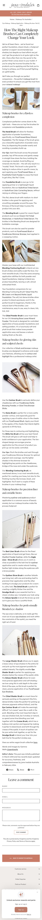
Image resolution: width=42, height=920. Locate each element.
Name (4, 786)
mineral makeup (13, 84)
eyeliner (34, 562)
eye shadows (21, 616)
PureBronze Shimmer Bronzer (14, 234)
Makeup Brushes (29, 23)
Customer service (20, 869)
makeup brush (29, 79)
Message (6, 808)
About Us (20, 874)
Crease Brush (22, 721)
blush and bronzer (23, 348)
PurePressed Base (25, 172)
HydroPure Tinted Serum (28, 187)
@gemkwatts (12, 749)
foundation (20, 127)
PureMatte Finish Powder (12, 175)
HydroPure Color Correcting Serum (18, 190)
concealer (15, 203)
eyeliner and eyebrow (20, 497)
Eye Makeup (6, 23)
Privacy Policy (11, 841)
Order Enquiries (20, 879)
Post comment (21, 832)
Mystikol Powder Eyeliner (12, 557)
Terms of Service (25, 841)
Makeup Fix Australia (23, 19)
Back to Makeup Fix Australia (22, 858)
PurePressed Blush (24, 231)
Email (5, 797)
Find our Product (20, 884)
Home (12, 19)
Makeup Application (17, 23)
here (35, 742)
